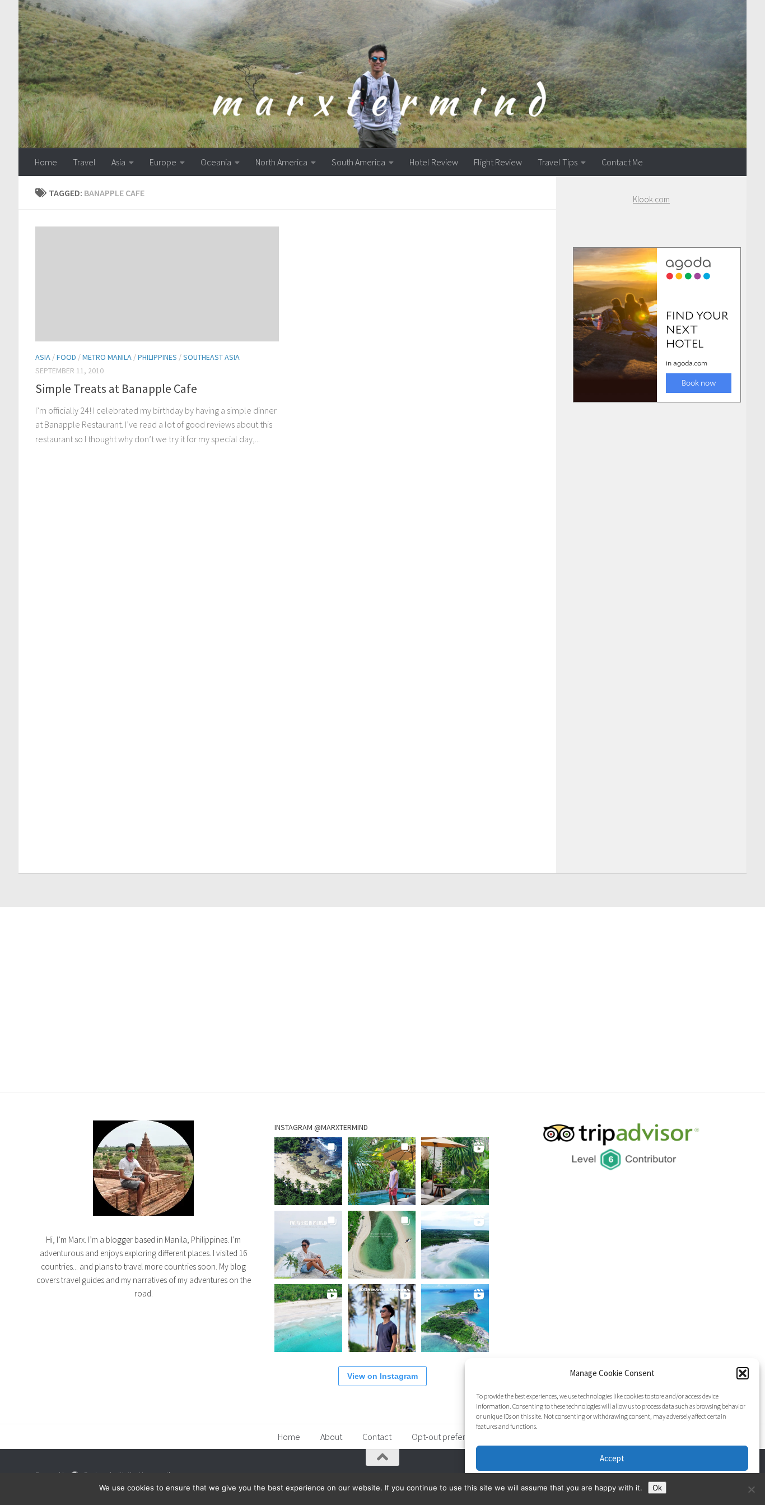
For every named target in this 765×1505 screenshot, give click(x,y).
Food (66, 357)
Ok (657, 1487)
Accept (612, 1458)
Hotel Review (433, 162)
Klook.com (651, 199)
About (331, 1436)
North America (281, 162)
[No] (751, 1489)
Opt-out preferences (450, 1436)
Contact (376, 1436)
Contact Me (622, 162)
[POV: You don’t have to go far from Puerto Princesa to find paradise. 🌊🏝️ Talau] (308, 1318)
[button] (742, 1373)
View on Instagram (382, 1376)
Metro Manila (107, 357)
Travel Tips (557, 162)
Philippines (157, 357)
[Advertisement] (651, 627)
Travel (84, 162)
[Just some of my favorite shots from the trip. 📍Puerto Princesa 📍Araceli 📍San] (382, 1245)
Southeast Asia (211, 357)
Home (46, 162)
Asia (118, 162)
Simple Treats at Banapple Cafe (116, 388)
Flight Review (498, 162)
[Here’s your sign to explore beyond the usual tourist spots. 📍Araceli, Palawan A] (455, 1318)
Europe (163, 162)
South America (358, 162)
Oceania (215, 162)
